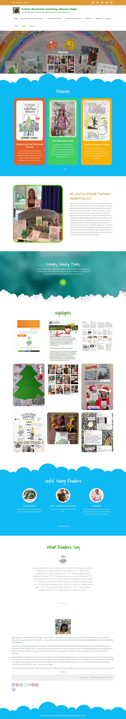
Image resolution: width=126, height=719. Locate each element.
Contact (31, 26)
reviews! (18, 642)
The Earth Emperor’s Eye (73, 18)
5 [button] (63, 526)
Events (24, 26)
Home (16, 18)
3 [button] (60, 526)
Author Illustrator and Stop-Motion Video (49, 9)
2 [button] (59, 526)
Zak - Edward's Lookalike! (63, 506)
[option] (29, 131)
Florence (96, 506)
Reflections (99, 18)
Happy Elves (29, 506)
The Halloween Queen (54, 18)
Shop (15, 26)
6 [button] (65, 526)
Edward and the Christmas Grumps (32, 18)
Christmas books (90, 640)
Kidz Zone (88, 18)
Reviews (107, 18)
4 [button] (62, 526)
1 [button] (60, 603)
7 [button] (66, 526)
